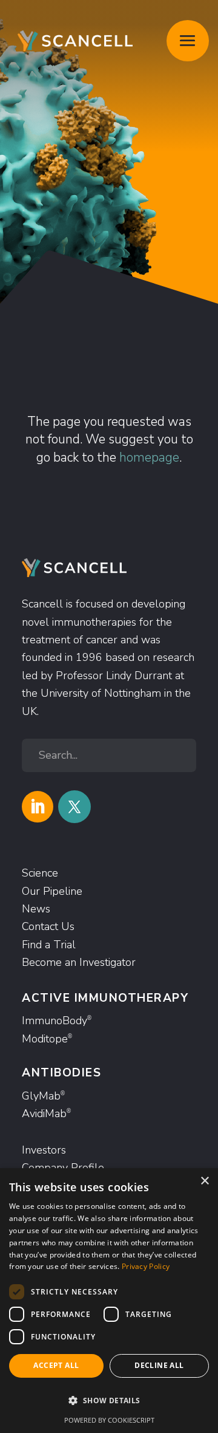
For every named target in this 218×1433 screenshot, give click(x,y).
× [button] (204, 1181)
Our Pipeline (52, 891)
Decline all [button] (158, 1365)
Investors (44, 1150)
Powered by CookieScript (109, 1419)
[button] (109, 1400)
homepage (149, 457)
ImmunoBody (56, 1020)
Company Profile (63, 1167)
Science (40, 873)
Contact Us (48, 926)
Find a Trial (49, 944)
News (36, 908)
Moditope (47, 1038)
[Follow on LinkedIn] (37, 807)
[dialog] (109, 1300)
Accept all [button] (56, 1365)
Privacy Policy (146, 1266)
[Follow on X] (74, 806)
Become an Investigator (79, 962)
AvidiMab (46, 1113)
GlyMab (43, 1096)
